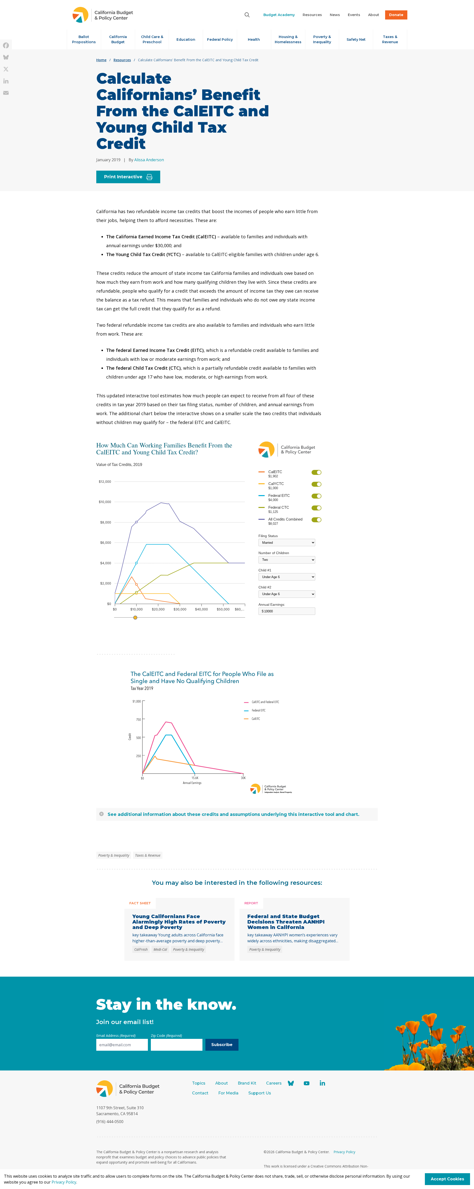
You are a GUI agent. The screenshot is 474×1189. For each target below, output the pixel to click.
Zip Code (166, 1035)
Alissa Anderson (149, 159)
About (221, 1083)
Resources (122, 60)
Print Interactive (123, 177)
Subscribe (222, 1044)
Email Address (116, 1035)
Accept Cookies (447, 1179)
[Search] (247, 14)
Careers (274, 1083)
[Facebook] (6, 45)
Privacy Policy (344, 1151)
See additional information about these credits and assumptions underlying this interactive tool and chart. (233, 814)
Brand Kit (247, 1083)
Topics (198, 1083)
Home (101, 60)
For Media (228, 1093)
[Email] (6, 93)
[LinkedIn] (6, 81)
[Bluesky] (6, 57)
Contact (200, 1093)
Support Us (260, 1093)
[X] (6, 69)
